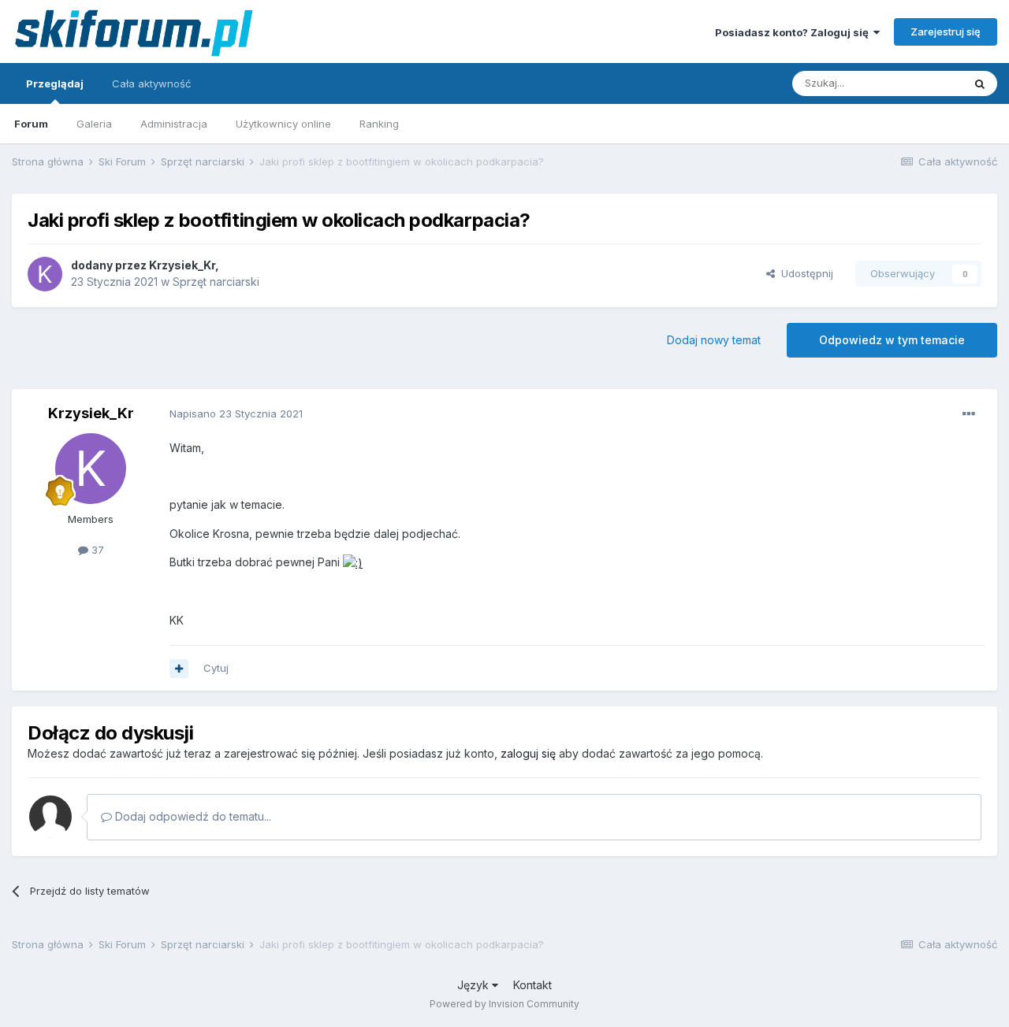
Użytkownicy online (283, 123)
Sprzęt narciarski (216, 281)
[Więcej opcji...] (969, 414)
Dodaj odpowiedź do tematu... (191, 816)
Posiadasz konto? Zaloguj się (794, 32)
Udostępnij (804, 273)
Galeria (94, 123)
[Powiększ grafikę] (353, 562)
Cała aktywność (151, 83)
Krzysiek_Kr (182, 265)
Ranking (379, 123)
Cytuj (216, 668)
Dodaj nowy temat (714, 340)
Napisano (236, 413)
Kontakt (532, 985)
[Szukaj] (979, 83)
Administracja (173, 123)
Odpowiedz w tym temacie (892, 340)
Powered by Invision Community (504, 1004)
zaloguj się (528, 753)
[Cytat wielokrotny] (178, 668)
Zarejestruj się (945, 31)
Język (474, 985)
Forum (31, 123)
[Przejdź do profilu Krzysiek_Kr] (45, 274)
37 (96, 549)
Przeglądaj (55, 83)
